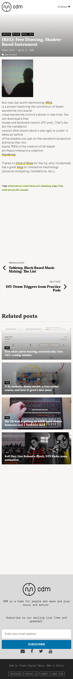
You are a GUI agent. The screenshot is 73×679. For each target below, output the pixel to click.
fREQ (49, 103)
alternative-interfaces (21, 185)
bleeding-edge (49, 185)
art (38, 185)
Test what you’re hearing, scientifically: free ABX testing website (34, 353)
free (60, 185)
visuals (24, 189)
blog (20, 167)
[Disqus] (36, 517)
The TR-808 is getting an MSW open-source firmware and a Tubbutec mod (33, 423)
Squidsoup (9, 154)
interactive (8, 189)
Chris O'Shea (24, 163)
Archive (6, 34)
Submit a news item (52, 673)
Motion (16, 34)
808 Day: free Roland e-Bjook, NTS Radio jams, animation (36, 458)
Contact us (31, 673)
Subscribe (36, 644)
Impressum (15, 673)
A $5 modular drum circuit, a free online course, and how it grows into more (32, 388)
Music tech (27, 34)
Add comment (11, 55)
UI (17, 189)
